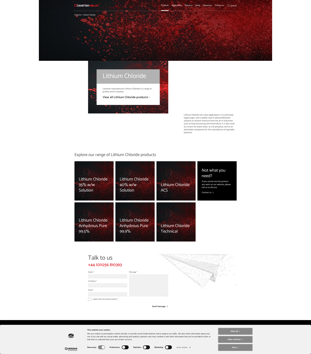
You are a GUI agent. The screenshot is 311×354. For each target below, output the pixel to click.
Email (91, 290)
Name (91, 272)
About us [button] (188, 5)
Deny (234, 347)
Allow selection (234, 339)
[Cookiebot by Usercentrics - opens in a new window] (71, 349)
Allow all (234, 331)
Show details (181, 347)
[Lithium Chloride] (86, 5)
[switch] (125, 347)
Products (77, 14)
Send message (159, 306)
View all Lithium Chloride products (125, 97)
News (197, 5)
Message (133, 272)
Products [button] (165, 5)
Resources (207, 5)
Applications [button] (177, 5)
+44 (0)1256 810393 (105, 264)
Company (92, 281)
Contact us (219, 5)
